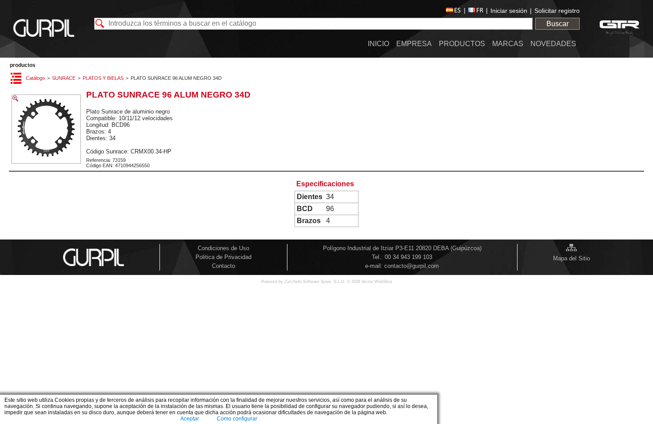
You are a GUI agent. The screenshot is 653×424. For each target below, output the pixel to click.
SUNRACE (64, 78)
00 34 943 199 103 (408, 257)
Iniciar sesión (508, 10)
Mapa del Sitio (571, 258)
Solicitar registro (557, 10)
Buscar (557, 23)
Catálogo (35, 78)
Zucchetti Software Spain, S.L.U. (315, 281)
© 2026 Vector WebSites (369, 281)
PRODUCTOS (23, 65)
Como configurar (237, 419)
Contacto (223, 266)
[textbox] (313, 24)
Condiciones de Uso (223, 248)
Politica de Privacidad (223, 257)
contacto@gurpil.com (411, 266)
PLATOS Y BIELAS (103, 78)
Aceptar (189, 419)
